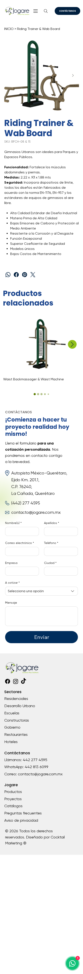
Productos (13, 791)
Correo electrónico (19, 543)
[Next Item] (73, 75)
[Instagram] (15, 681)
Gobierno (12, 727)
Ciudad (50, 563)
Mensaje (11, 602)
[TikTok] (23, 681)
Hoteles (11, 741)
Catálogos (13, 806)
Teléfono (51, 543)
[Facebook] (16, 274)
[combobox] (41, 591)
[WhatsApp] (8, 274)
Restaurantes (16, 734)
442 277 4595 (35, 759)
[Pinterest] (24, 274)
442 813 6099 (36, 766)
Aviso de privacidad (21, 820)
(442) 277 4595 (25, 503)
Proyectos (13, 799)
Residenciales (16, 698)
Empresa (11, 563)
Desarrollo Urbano (19, 706)
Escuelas (11, 713)
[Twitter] (33, 274)
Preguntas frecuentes (23, 813)
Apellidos (51, 523)
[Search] (46, 11)
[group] (41, 349)
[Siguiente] (72, 344)
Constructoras (16, 720)
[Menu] (36, 11)
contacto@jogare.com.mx (36, 512)
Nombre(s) (13, 523)
